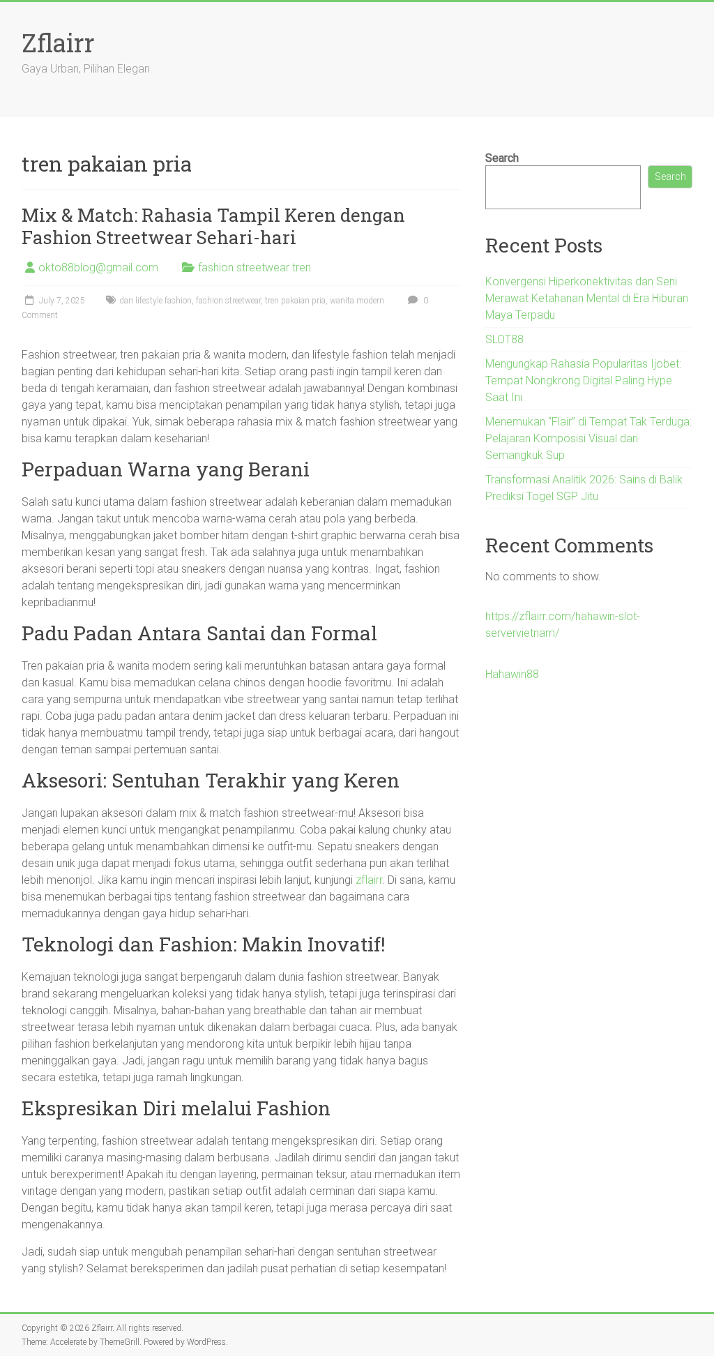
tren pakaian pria (295, 301)
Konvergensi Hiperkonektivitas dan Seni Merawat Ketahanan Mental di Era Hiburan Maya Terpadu (586, 298)
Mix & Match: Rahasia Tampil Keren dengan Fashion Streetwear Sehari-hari (213, 226)
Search (502, 158)
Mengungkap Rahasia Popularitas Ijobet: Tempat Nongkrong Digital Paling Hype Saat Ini (583, 380)
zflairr (369, 880)
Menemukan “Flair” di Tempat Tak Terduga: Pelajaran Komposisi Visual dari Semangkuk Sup (588, 438)
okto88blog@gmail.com (98, 267)
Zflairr (58, 42)
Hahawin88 (512, 674)
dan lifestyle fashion (155, 301)
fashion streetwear (228, 301)
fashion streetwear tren (254, 267)
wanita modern (357, 301)
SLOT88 (504, 339)
